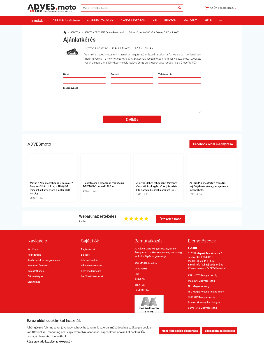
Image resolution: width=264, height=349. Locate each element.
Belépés (85, 254)
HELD (208, 20)
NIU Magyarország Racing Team (206, 291)
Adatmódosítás (89, 260)
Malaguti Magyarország (201, 280)
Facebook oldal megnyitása (213, 144)
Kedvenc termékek (91, 270)
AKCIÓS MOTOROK (133, 20)
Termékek (37, 20)
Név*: (66, 74)
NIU (154, 20)
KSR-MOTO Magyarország (202, 275)
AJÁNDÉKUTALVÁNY (100, 20)
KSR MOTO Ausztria (146, 263)
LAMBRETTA (142, 290)
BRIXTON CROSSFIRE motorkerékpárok (104, 32)
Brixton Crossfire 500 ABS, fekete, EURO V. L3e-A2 (154, 32)
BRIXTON (170, 20)
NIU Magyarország (198, 286)
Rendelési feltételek (38, 265)
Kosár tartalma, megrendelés (43, 260)
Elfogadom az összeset (220, 330)
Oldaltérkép (33, 281)
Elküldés (132, 119)
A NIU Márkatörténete (66, 20)
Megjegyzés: (70, 87)
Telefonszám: (166, 74)
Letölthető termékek (92, 276)
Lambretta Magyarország (202, 307)
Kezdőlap (32, 249)
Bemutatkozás (35, 270)
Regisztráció (34, 254)
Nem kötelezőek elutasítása (180, 330)
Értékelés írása (170, 219)
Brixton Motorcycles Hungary (204, 302)
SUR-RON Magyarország (202, 297)
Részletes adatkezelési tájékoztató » (49, 341)
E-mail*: (115, 74)
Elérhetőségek (35, 276)
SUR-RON (140, 279)
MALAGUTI (191, 20)
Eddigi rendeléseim (91, 265)
